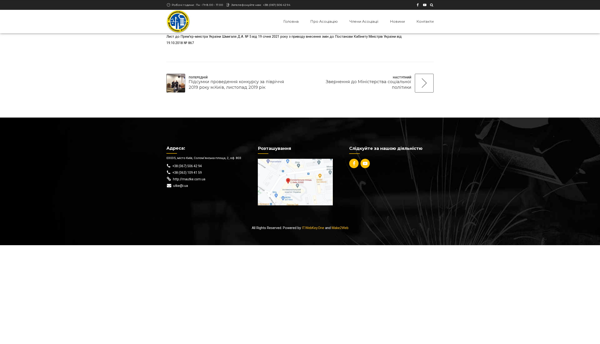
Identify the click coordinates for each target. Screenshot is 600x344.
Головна (291, 21)
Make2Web (340, 228)
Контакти (425, 21)
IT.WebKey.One (313, 228)
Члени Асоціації (363, 21)
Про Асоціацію (324, 21)
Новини (397, 21)
